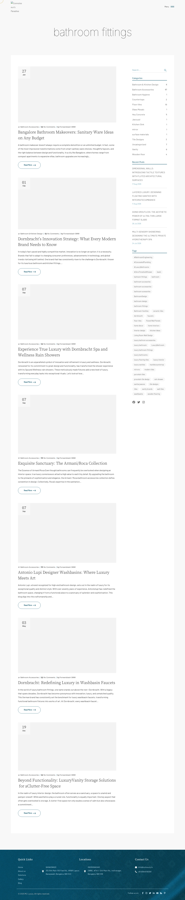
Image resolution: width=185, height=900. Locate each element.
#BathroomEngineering (143, 257)
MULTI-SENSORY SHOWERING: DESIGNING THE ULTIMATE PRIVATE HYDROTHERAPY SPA (149, 235)
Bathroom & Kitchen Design (145, 84)
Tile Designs (138, 139)
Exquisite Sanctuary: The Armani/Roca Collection (62, 463)
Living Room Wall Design (143, 335)
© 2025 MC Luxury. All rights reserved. (34, 894)
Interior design (139, 330)
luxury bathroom (140, 345)
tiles (135, 389)
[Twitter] (138, 402)
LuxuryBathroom (157, 345)
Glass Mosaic (138, 109)
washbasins (138, 394)
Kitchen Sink (138, 124)
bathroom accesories (142, 282)
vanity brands (147, 389)
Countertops (138, 99)
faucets (150, 316)
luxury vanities (139, 365)
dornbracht (138, 316)
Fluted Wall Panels (153, 321)
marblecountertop (157, 365)
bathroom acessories (142, 291)
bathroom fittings (141, 306)
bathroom (155, 277)
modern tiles (149, 369)
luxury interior (158, 360)
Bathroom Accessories (143, 89)
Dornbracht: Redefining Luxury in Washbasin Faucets (66, 682)
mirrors (137, 369)
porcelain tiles (139, 374)
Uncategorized (139, 144)
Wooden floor (138, 154)
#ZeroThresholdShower (143, 272)
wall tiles (160, 389)
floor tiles (137, 321)
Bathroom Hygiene (141, 94)
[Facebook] (133, 402)
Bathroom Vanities (141, 311)
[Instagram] (143, 402)
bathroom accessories (142, 287)
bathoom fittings (140, 277)
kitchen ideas (155, 330)
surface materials (140, 134)
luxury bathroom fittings (143, 350)
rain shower (158, 379)
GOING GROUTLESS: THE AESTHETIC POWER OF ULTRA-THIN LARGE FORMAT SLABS (149, 216)
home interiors (153, 326)
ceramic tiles (158, 311)
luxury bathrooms (140, 355)
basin (159, 272)
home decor (138, 326)
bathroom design (140, 301)
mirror (135, 129)
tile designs (154, 384)
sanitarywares (139, 384)
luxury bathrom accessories (144, 340)
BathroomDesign (140, 296)
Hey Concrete (138, 114)
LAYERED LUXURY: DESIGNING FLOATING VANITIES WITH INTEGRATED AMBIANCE (146, 196)
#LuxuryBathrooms (141, 267)
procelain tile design (142, 379)
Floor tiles (137, 104)
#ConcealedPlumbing (142, 262)
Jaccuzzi (136, 119)
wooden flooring (154, 394)
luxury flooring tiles (141, 360)
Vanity (135, 149)
